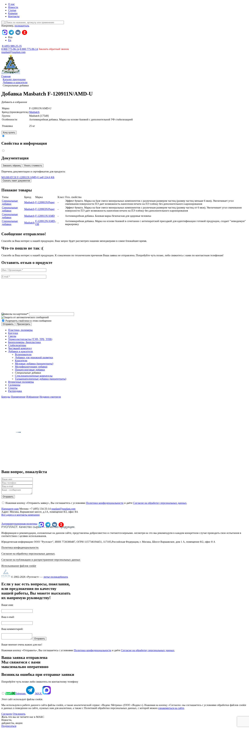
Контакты (13, 16)
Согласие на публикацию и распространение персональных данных (40, 559)
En (9, 40)
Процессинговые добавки (30, 369)
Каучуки (13, 333)
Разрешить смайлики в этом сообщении (28, 320)
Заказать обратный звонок (54, 49)
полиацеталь (22, 25)
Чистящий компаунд (20, 348)
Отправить (8, 496)
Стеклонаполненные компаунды (34, 375)
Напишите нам (10, 508)
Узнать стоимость (33, 165)
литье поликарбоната (55, 576)
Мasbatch (34, 112)
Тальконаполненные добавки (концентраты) (40, 378)
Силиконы (14, 384)
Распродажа (15, 391)
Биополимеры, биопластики (24, 342)
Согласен (6, 713)
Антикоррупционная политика (19, 523)
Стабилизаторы (17, 345)
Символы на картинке (14, 314)
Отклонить (19, 713)
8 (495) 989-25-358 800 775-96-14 (11, 47)
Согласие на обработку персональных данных (159, 503)
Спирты (12, 388)
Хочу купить (9, 132)
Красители (21, 360)
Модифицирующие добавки (31, 366)
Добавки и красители (20, 351)
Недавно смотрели (50, 396)
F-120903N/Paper (45, 209)
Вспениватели (23, 354)
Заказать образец (12, 165)
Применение (18, 396)
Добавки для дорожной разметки (34, 357)
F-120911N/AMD (45, 215)
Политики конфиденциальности (104, 503)
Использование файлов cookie (18, 565)
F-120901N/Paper (45, 202)
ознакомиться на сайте (171, 708)
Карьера (12, 13)
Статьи (12, 10)
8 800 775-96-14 (29, 49)
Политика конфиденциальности (19, 547)
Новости (13, 7)
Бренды (5, 396)
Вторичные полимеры (21, 381)
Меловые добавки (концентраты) (34, 363)
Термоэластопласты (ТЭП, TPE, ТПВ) (30, 339)
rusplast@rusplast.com (13, 52)
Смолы (12, 336)
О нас (11, 4)
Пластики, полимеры (20, 330)
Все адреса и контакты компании (20, 514)
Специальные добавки (10, 202)
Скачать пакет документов (16, 180)
